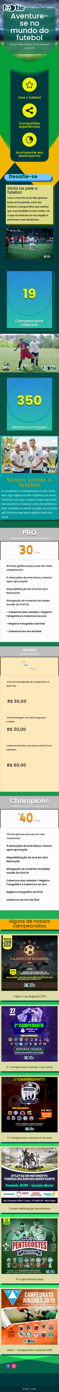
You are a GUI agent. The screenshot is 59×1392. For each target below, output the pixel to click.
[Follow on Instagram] (14, 1366)
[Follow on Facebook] (8, 1366)
